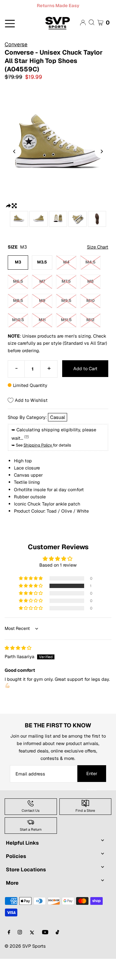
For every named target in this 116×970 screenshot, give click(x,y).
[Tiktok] (57, 932)
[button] (31, 586)
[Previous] (14, 151)
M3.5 (42, 262)
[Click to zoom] (14, 205)
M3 (18, 262)
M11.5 (66, 319)
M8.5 (18, 300)
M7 (42, 281)
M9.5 (66, 300)
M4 (66, 262)
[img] (18, 648)
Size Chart (97, 247)
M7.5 (66, 281)
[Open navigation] (19, 23)
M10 (90, 300)
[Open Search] (91, 22)
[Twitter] (32, 932)
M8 (90, 281)
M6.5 (18, 281)
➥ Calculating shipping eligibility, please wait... (53, 434)
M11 (42, 319)
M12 (90, 319)
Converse (16, 44)
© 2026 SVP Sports (25, 946)
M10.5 (18, 319)
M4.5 (90, 262)
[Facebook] (9, 932)
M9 (42, 300)
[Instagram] (20, 932)
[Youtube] (45, 932)
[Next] (101, 151)
